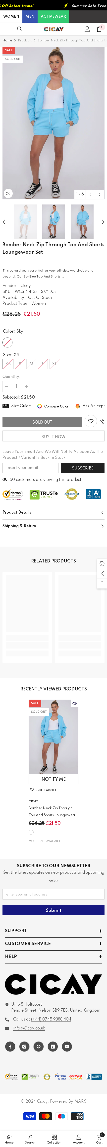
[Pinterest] (38, 1046)
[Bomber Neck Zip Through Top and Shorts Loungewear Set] (53, 737)
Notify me (54, 779)
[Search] (20, 29)
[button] (90, 194)
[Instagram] (24, 1046)
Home (7, 40)
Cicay (25, 286)
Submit (53, 910)
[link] (27, 645)
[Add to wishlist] (91, 421)
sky (31, 832)
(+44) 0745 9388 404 (51, 1020)
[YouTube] (67, 1046)
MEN (30, 16)
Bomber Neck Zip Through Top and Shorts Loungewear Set (52, 812)
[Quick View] (74, 703)
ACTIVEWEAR (53, 16)
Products (25, 40)
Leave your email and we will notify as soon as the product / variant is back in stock (52, 455)
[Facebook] (10, 1046)
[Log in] (87, 29)
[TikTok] (53, 1046)
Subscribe (83, 468)
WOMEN (11, 16)
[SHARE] (101, 421)
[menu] (5, 29)
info (29, 1028)
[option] (53, 123)
